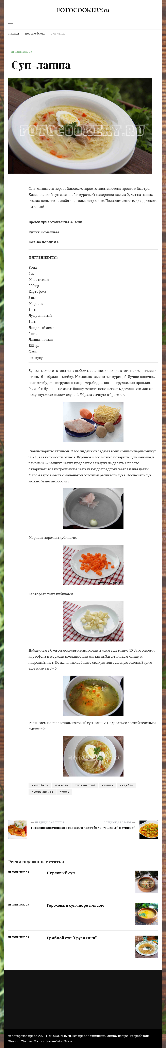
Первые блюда (21, 51)
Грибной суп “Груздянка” (72, 938)
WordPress (64, 1041)
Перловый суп (61, 873)
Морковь (61, 785)
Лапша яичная (42, 792)
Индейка (126, 785)
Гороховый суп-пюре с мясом (75, 905)
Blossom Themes (20, 1041)
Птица (64, 792)
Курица (107, 785)
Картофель (40, 785)
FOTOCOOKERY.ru (83, 10)
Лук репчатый (84, 785)
